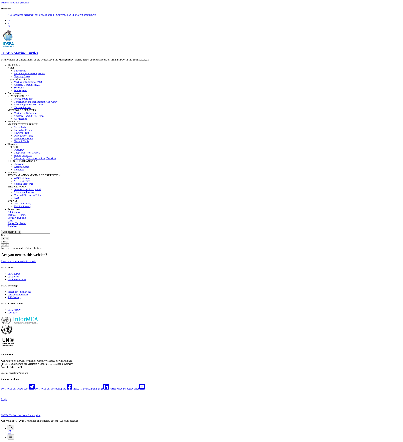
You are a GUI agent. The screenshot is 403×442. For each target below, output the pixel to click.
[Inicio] (8, 46)
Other (10, 220)
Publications (14, 212)
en (9, 20)
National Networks (23, 183)
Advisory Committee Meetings (29, 116)
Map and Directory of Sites (27, 195)
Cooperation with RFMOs (27, 152)
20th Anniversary (22, 206)
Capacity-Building (17, 217)
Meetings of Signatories (25, 113)
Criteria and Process (24, 192)
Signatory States (22, 76)
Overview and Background (27, 189)
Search (4, 235)
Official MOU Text (23, 99)
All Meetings (20, 118)
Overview (19, 149)
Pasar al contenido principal (15, 2)
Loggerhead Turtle (23, 130)
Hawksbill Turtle (22, 133)
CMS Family (14, 309)
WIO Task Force (22, 178)
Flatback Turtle (21, 141)
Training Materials (23, 155)
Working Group (22, 166)
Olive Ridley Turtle (23, 135)
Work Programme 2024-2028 (28, 104)
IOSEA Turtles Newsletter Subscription (20, 415)
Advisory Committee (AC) (27, 84)
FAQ (16, 198)
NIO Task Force (22, 181)
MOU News (14, 273)
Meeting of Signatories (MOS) (29, 82)
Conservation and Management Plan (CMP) (35, 101)
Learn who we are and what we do (18, 261)
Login (4, 399)
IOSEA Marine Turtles (19, 53)
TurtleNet (12, 226)
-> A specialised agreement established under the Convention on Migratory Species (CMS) (52, 15)
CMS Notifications (17, 279)
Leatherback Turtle (23, 138)
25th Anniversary (22, 203)
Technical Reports (17, 215)
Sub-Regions (20, 90)
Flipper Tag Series (17, 223)
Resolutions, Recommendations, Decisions (35, 158)
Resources (19, 169)
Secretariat (19, 87)
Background (20, 70)
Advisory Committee (18, 294)
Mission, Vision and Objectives (29, 73)
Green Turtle (20, 127)
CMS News (13, 276)
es (9, 26)
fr (8, 23)
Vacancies (12, 312)
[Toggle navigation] (11, 427)
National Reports (22, 107)
